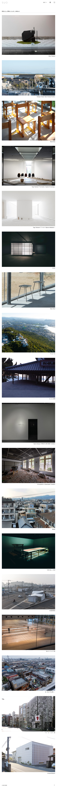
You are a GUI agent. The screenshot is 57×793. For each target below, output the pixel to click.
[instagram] (50, 2)
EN (46, 2)
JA (44, 2)
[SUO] (5, 2)
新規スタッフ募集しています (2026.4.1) (11, 11)
